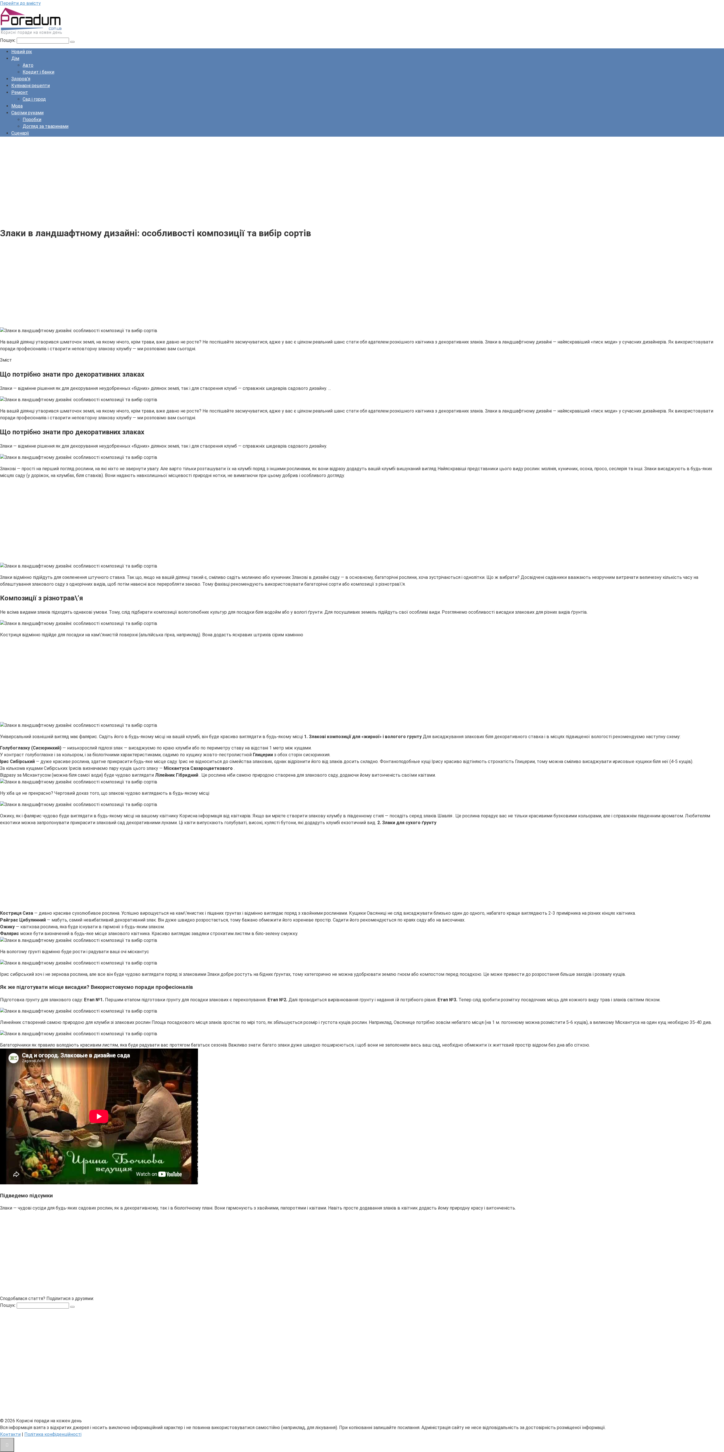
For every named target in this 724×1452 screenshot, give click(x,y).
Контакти (10, 1434)
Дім (15, 58)
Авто (28, 65)
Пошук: (8, 40)
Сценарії (20, 133)
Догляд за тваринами (45, 126)
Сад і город (34, 99)
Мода (17, 106)
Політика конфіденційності (52, 1434)
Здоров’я (20, 78)
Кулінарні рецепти (30, 85)
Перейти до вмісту (20, 3)
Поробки (32, 119)
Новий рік (21, 51)
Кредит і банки (38, 72)
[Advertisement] (169, 180)
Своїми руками (27, 112)
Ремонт (19, 92)
